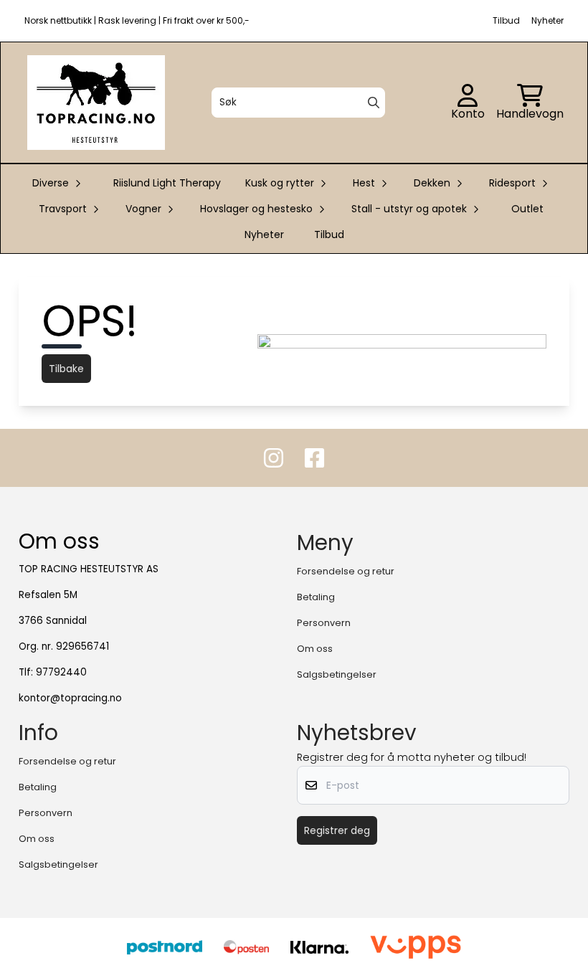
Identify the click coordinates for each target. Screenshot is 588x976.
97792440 (61, 672)
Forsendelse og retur (345, 571)
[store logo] (96, 102)
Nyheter (264, 234)
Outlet (527, 209)
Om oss (315, 649)
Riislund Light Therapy (167, 183)
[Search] (373, 102)
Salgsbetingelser (336, 674)
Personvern (324, 623)
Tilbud (329, 234)
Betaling (316, 597)
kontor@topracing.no (70, 698)
